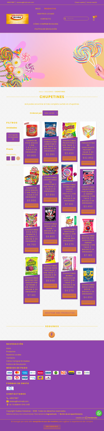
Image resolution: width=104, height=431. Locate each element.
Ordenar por (36, 113)
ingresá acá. (51, 414)
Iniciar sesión (92, 2)
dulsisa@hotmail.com (25, 2)
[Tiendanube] (86, 418)
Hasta (13, 154)
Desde (8, 154)
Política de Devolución (46, 29)
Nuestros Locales (45, 13)
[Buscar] (64, 18)
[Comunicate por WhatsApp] (99, 413)
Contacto (45, 19)
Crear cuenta (80, 2)
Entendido (52, 426)
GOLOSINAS (49, 92)
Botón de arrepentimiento (71, 414)
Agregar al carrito (32, 205)
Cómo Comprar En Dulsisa (45, 24)
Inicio (38, 8)
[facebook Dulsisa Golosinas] (52, 334)
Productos (50, 8)
